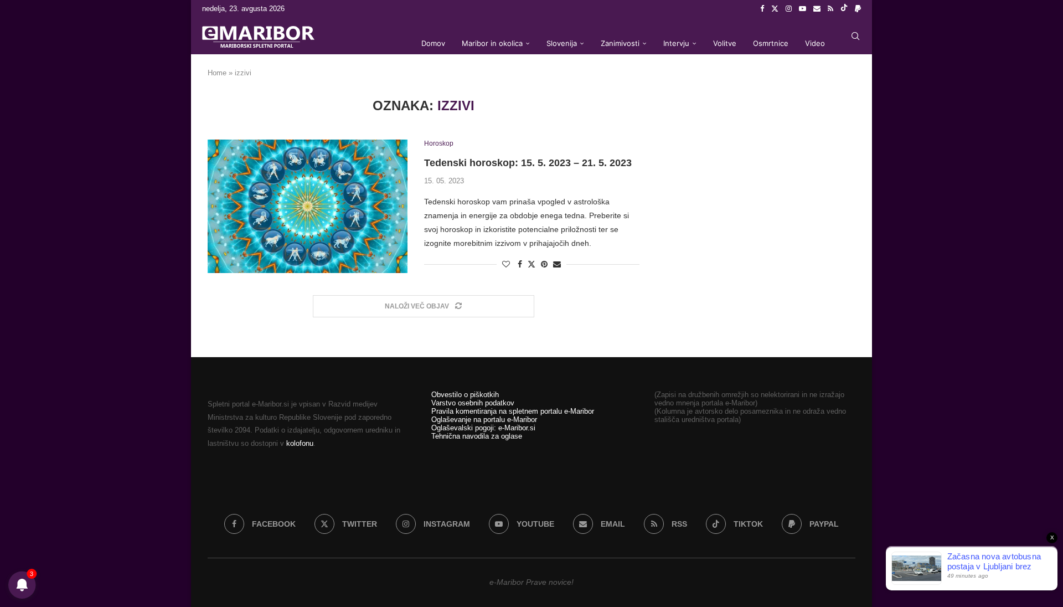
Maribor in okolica (492, 43)
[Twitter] (774, 9)
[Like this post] (506, 264)
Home (217, 73)
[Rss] (830, 9)
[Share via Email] (557, 264)
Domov (433, 43)
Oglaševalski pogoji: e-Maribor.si (483, 428)
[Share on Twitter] (531, 264)
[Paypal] (858, 9)
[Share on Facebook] (520, 264)
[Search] (855, 36)
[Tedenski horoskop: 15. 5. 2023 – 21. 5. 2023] (307, 206)
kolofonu (299, 443)
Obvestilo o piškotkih (465, 394)
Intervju (676, 43)
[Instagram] (789, 9)
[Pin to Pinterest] (544, 264)
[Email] (817, 9)
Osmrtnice (770, 43)
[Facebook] (762, 9)
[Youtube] (802, 9)
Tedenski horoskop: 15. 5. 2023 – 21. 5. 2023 (528, 162)
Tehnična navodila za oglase (476, 436)
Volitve (724, 43)
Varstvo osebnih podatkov (472, 403)
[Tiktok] (844, 9)
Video (815, 43)
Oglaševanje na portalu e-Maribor (484, 419)
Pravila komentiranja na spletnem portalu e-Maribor (512, 411)
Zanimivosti (620, 43)
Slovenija (561, 43)
